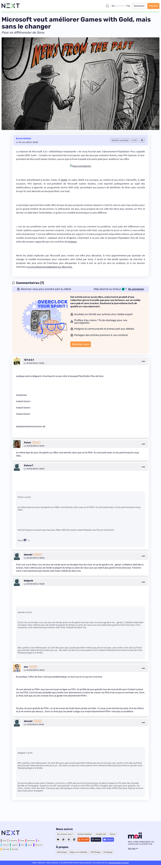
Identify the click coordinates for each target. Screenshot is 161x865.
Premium (153, 6)
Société (15, 849)
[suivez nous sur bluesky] (58, 839)
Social (29, 845)
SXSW (64, 179)
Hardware (31, 841)
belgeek (28, 580)
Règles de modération (79, 852)
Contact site (101, 834)
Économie (13, 841)
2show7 (28, 465)
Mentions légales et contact (118, 863)
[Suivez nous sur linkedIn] (74, 839)
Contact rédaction (84, 834)
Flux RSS (85, 840)
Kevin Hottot (23, 138)
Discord (110, 840)
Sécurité (5, 849)
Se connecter (136, 289)
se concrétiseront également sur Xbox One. (49, 266)
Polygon (72, 241)
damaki (28, 554)
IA (38, 841)
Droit (4, 841)
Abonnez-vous (80, 344)
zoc (26, 666)
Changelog (107, 852)
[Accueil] (11, 5)
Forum (112, 834)
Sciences (38, 845)
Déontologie (62, 852)
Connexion (139, 6)
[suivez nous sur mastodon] (63, 839)
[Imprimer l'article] (142, 140)
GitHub (97, 840)
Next (23, 845)
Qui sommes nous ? (65, 834)
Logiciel (15, 845)
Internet (5, 845)
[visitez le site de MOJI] (135, 837)
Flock (22, 841)
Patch (27, 442)
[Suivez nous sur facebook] (69, 839)
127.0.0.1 (29, 359)
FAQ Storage (95, 852)
